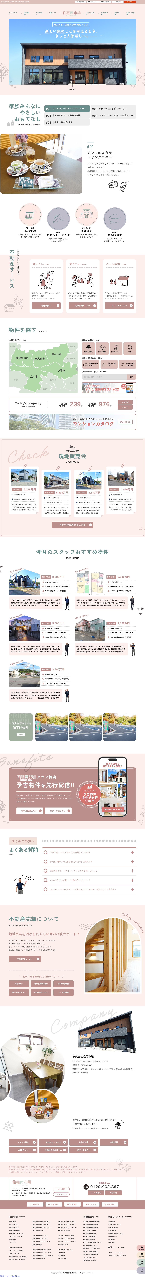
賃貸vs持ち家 (14, 1253)
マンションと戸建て (16, 1250)
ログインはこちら (57, 811)
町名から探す (14, 1227)
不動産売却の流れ (90, 1233)
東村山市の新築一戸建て (67, 1221)
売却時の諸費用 (63, 984)
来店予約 (113, 1193)
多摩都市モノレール (66, 1250)
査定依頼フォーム (90, 1230)
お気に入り (93, 2)
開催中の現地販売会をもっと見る (72, 525)
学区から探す (14, 1224)
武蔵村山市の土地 (39, 1258)
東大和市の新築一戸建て (41, 1221)
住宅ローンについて (116, 1252)
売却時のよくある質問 (92, 1248)
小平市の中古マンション (67, 1241)
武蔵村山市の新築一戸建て (42, 1250)
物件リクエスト (83, 1150)
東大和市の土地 (38, 1230)
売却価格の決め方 (90, 1260)
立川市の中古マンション (41, 1241)
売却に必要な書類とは (92, 1251)
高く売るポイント (19, 992)
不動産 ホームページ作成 (7, 1276)
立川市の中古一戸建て (40, 1238)
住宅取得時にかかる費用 (18, 1256)
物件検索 (26, 14)
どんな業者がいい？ (91, 1257)
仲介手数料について (41, 992)
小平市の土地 (63, 1244)
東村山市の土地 (64, 1230)
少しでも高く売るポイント (93, 1242)
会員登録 (125, 402)
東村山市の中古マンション (68, 1227)
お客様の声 (104, 14)
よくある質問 (63, 992)
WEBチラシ (23, 1150)
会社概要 (117, 14)
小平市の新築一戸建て (66, 1236)
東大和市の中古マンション (42, 1227)
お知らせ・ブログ (53, 1142)
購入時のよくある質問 (17, 1259)
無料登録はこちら (29, 811)
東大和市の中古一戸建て (41, 1224)
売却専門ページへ (24, 959)
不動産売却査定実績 (91, 1224)
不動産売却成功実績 (91, 1227)
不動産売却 (39, 14)
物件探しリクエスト (16, 1233)
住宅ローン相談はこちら (117, 1255)
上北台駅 (62, 1253)
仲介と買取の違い (41, 984)
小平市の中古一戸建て (66, 1238)
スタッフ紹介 (90, 14)
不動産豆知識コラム (53, 1150)
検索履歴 (118, 2)
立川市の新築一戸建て (40, 1236)
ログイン (125, 407)
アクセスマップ (61, 1194)
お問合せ (112, 1239)
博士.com (17, 1276)
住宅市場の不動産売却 (92, 1221)
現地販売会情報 (14, 1230)
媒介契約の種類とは (91, 1254)
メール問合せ (96, 1193)
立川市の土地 (37, 1244)
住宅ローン (52, 14)
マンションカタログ (16, 1236)
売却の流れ (19, 984)
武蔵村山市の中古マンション (43, 1255)
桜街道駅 (62, 1255)
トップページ (13, 14)
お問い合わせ (130, 14)
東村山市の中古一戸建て (67, 1224)
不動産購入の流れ (15, 1247)
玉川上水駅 (63, 1258)
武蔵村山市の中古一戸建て (42, 1253)
